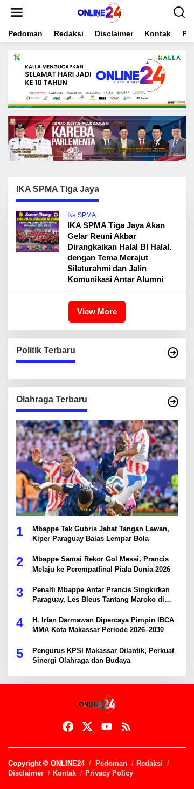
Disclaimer (26, 773)
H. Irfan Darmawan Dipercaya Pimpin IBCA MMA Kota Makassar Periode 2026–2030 (103, 625)
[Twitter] (87, 726)
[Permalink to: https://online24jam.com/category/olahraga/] (173, 401)
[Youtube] (107, 726)
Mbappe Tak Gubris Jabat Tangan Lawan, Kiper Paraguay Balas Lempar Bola (100, 534)
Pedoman (111, 763)
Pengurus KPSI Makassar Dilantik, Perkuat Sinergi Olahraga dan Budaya (103, 655)
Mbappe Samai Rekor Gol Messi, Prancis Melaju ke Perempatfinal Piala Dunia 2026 (101, 564)
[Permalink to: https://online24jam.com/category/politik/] (173, 352)
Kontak (64, 773)
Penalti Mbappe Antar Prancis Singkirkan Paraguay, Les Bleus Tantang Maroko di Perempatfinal (101, 595)
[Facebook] (68, 726)
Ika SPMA (81, 215)
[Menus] (16, 12)
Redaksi (149, 763)
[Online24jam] (99, 12)
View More (97, 311)
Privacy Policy (109, 773)
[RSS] (126, 726)
